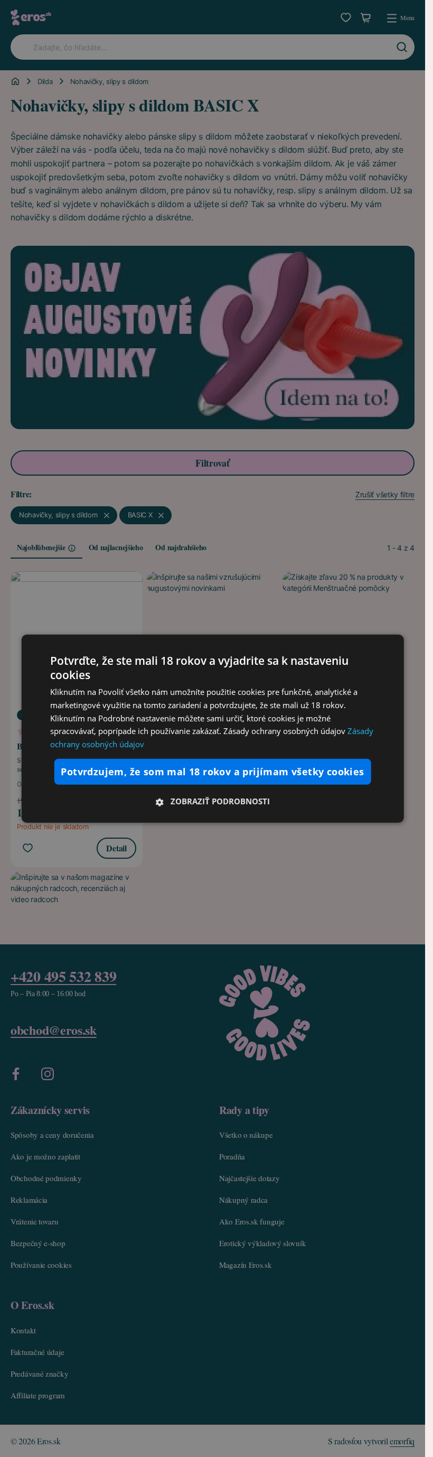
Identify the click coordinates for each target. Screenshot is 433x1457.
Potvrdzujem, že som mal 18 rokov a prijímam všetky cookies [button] (212, 771)
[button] (212, 801)
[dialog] (212, 728)
